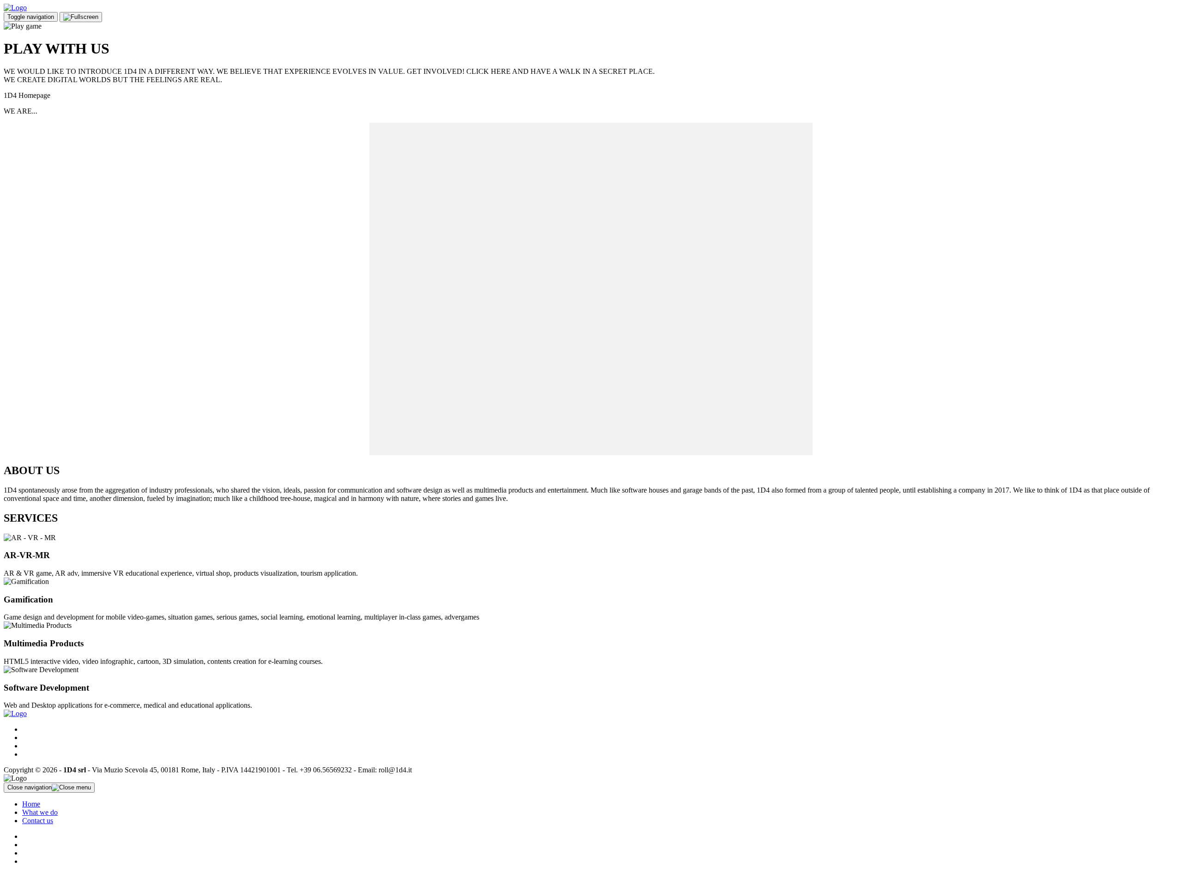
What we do (40, 812)
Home (31, 804)
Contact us (37, 821)
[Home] (15, 8)
